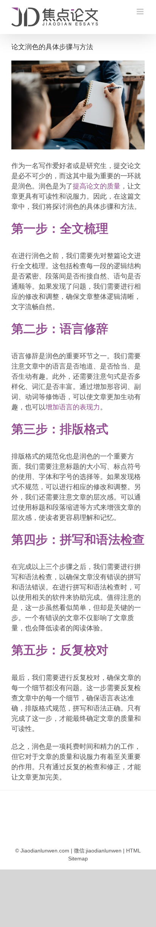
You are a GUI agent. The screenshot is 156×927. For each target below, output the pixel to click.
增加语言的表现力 (72, 407)
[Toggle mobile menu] (141, 12)
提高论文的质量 (96, 186)
